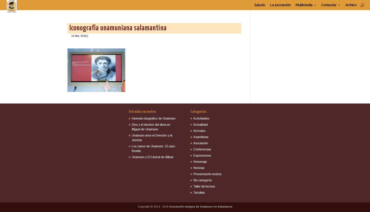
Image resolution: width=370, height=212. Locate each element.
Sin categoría (202, 180)
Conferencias (202, 149)
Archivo (351, 5)
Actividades (201, 118)
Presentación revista (207, 174)
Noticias (198, 168)
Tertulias (199, 192)
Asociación (200, 143)
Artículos (199, 130)
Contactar (328, 5)
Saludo (259, 5)
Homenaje (200, 161)
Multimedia (304, 5)
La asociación (280, 5)
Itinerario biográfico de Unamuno (154, 118)
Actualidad (200, 124)
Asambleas (201, 137)
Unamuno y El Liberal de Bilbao (153, 157)
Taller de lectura (204, 186)
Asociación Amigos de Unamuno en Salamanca (200, 206)
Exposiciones (202, 155)
